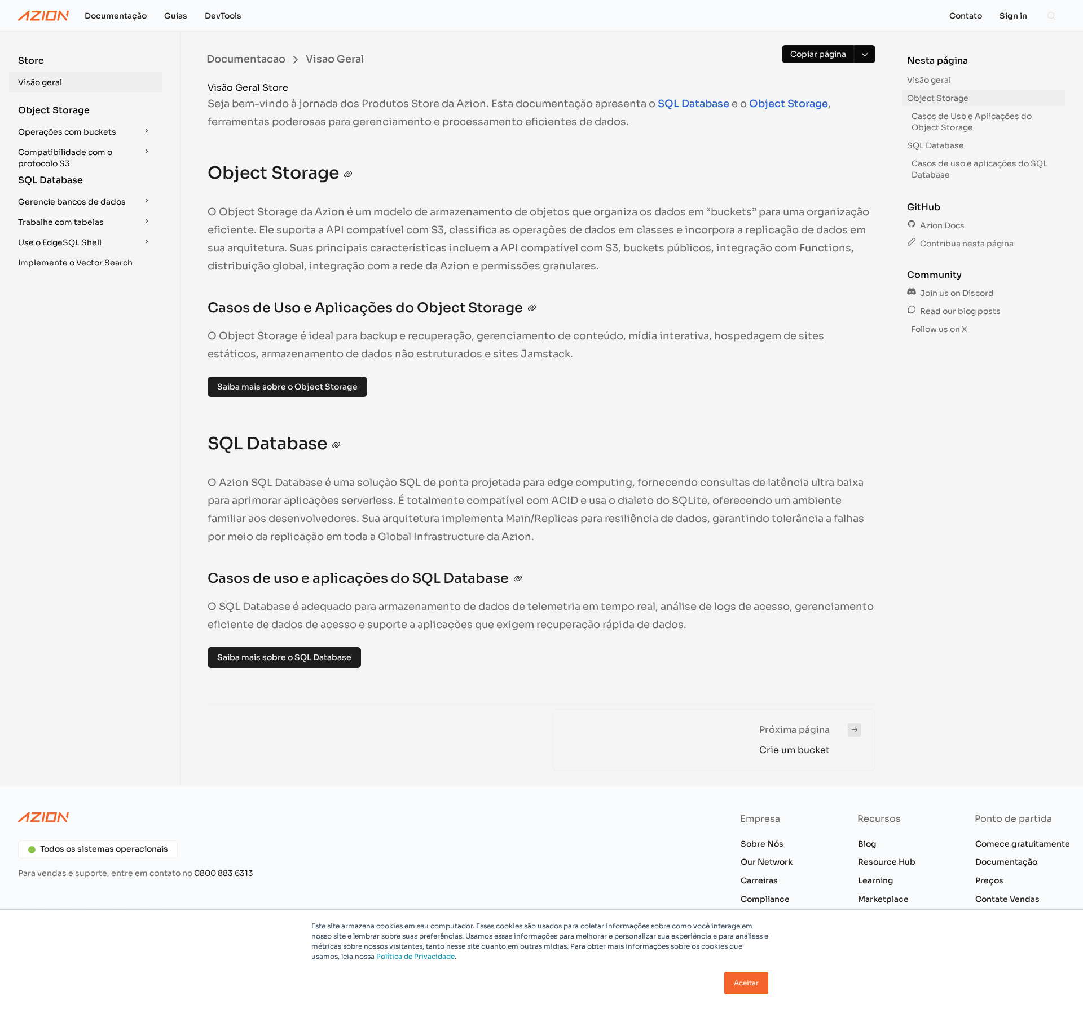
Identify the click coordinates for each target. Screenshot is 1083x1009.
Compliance (765, 899)
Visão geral (40, 82)
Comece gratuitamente (1022, 844)
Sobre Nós (762, 844)
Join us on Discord (956, 293)
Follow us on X (938, 329)
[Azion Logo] (43, 16)
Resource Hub (886, 862)
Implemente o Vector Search (75, 263)
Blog (867, 844)
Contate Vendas (1007, 899)
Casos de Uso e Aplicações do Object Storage (972, 121)
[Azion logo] (273, 817)
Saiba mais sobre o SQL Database (284, 657)
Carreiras (759, 880)
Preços (989, 880)
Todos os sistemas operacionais (104, 849)
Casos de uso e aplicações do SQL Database (979, 169)
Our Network (767, 862)
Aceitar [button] (746, 983)
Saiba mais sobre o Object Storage (287, 387)
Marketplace (883, 899)
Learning (875, 880)
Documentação (1006, 862)
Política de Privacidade (415, 956)
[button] (85, 73)
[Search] (1051, 15)
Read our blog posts (959, 311)
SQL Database (693, 104)
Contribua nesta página (966, 243)
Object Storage (788, 104)
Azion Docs (941, 225)
